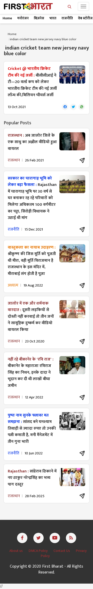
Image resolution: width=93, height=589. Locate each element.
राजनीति (67, 18)
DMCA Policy (38, 551)
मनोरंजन (23, 18)
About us (16, 551)
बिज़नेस (39, 18)
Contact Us (62, 551)
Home (7, 18)
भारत (52, 18)
